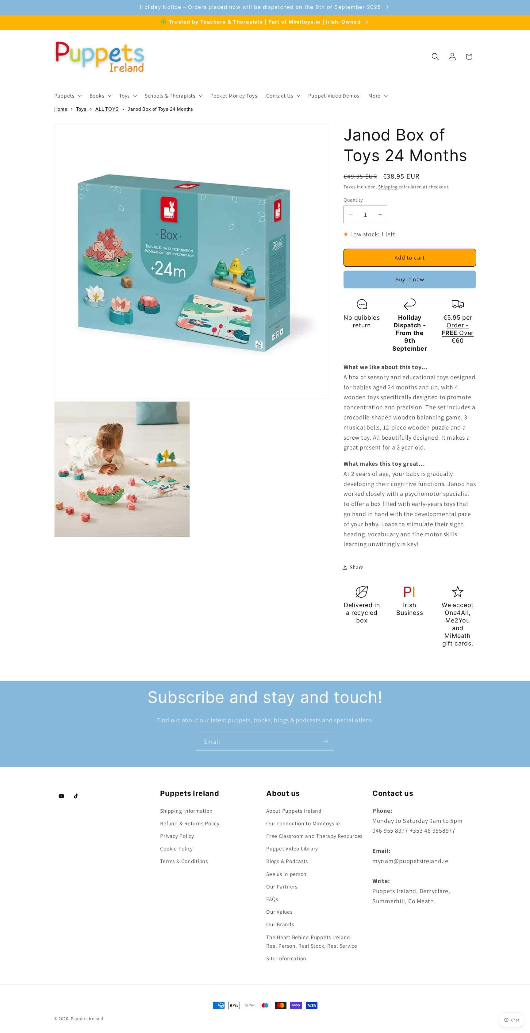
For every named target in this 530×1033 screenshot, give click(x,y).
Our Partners (282, 886)
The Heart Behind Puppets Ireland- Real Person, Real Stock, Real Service (311, 942)
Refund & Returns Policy (189, 823)
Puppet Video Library (292, 848)
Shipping (388, 187)
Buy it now (409, 279)
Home (60, 109)
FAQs (272, 899)
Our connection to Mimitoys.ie (303, 823)
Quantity (353, 199)
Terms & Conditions (184, 861)
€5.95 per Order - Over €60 (458, 329)
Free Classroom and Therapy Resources (314, 835)
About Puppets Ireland (294, 810)
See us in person (286, 873)
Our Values (279, 911)
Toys (81, 109)
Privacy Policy (177, 835)
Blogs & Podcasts (287, 861)
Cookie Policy (176, 848)
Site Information (286, 958)
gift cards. (457, 643)
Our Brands (280, 924)
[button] (67, 96)
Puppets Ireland (87, 1018)
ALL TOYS (107, 109)
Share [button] (357, 567)
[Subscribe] (325, 741)
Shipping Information (186, 810)
